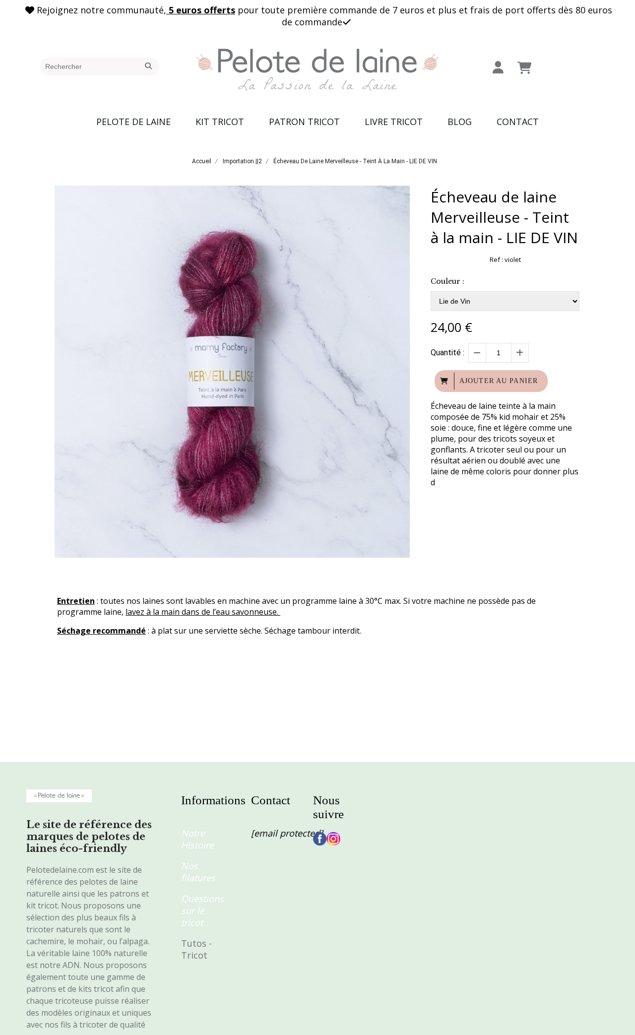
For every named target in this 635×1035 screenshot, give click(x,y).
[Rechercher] (149, 66)
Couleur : (447, 281)
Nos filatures (198, 872)
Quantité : (447, 352)
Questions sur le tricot (202, 910)
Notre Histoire (197, 839)
